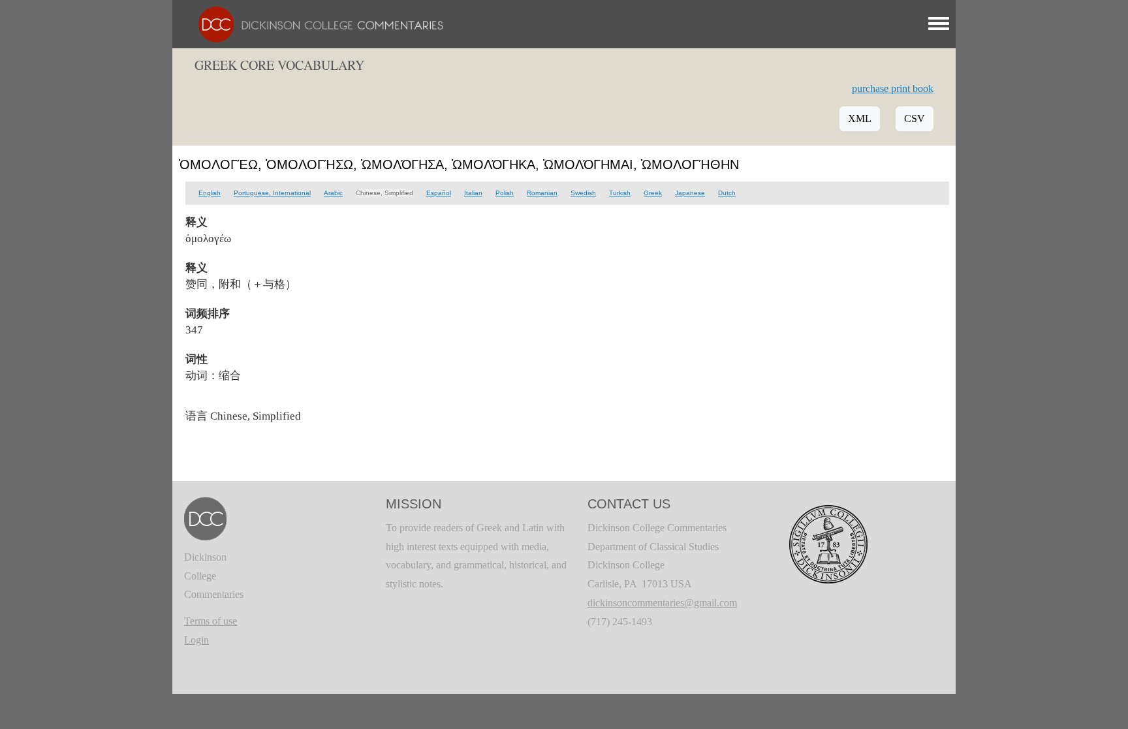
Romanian (542, 192)
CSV (914, 118)
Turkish (620, 192)
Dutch (727, 192)
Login (196, 639)
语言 (196, 415)
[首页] (314, 23)
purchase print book (892, 88)
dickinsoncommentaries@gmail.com (662, 602)
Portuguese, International (272, 192)
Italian (473, 192)
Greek (653, 192)
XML (859, 118)
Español (438, 192)
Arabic (333, 192)
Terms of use (210, 621)
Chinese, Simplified (384, 192)
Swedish (583, 192)
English (209, 192)
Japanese (690, 192)
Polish (504, 192)
